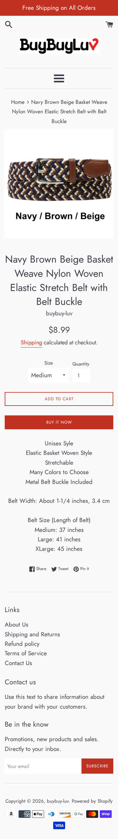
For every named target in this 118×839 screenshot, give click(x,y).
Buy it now (59, 422)
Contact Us (18, 663)
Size (48, 363)
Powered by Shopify (92, 801)
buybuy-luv (58, 801)
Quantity (80, 363)
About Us (16, 624)
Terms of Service (26, 653)
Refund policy (22, 644)
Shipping (31, 342)
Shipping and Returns (32, 634)
